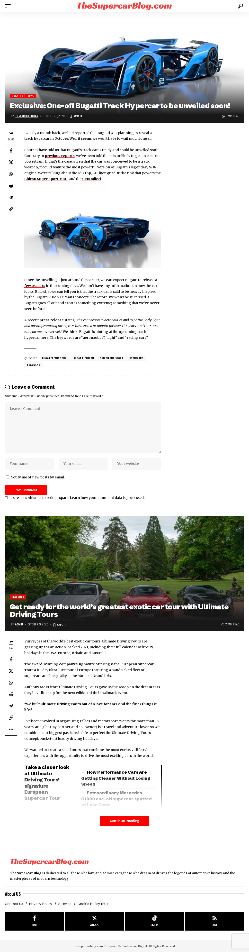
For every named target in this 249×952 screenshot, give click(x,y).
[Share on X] (11, 162)
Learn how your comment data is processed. (107, 497)
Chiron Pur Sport (111, 358)
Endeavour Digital (134, 946)
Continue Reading (124, 821)
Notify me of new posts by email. (37, 477)
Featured (18, 597)
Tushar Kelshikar (26, 116)
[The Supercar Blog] (124, 6)
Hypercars (136, 358)
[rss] (214, 921)
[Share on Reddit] (11, 186)
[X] (94, 921)
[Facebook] (34, 921)
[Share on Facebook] (11, 150)
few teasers (34, 286)
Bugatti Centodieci (55, 358)
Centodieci (91, 179)
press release (51, 320)
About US (12, 893)
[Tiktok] (154, 921)
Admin (19, 624)
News (30, 96)
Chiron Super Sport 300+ (46, 179)
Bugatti (17, 96)
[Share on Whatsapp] (11, 174)
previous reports (60, 156)
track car (33, 364)
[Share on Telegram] (11, 197)
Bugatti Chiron (83, 358)
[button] (9, 6)
